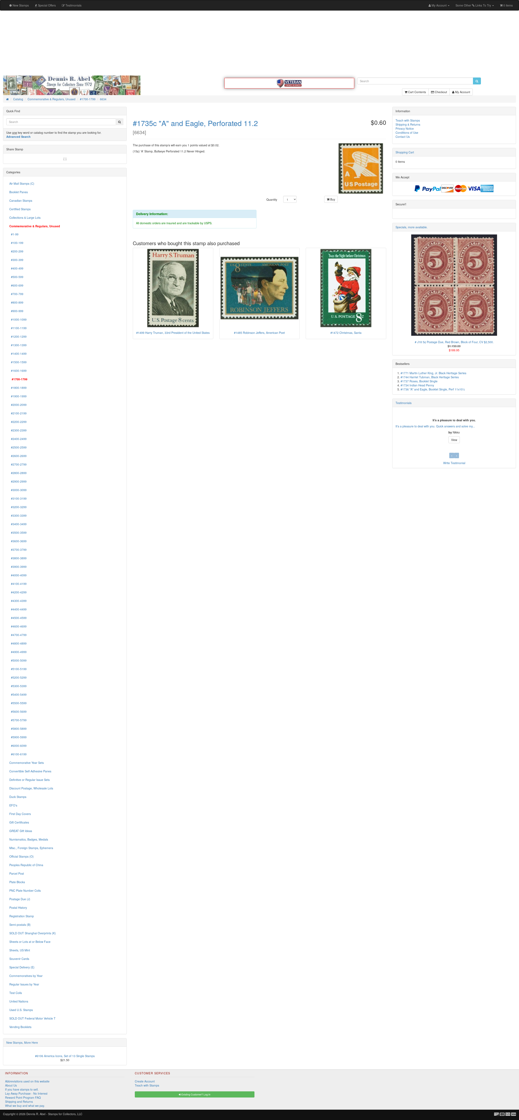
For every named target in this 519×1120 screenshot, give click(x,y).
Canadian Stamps (20, 200)
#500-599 (16, 277)
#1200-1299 (18, 336)
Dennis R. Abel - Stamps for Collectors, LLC (54, 1114)
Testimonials (404, 403)
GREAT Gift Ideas (20, 831)
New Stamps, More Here (22, 1042)
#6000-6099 (18, 746)
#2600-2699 (18, 456)
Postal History (18, 907)
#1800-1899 (18, 388)
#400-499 (16, 268)
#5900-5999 (18, 737)
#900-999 (16, 311)
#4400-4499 (18, 609)
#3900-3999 (18, 567)
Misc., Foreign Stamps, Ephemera (31, 848)
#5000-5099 (18, 660)
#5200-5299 (18, 677)
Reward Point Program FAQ (23, 1097)
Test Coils (15, 993)
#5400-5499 (18, 694)
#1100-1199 (18, 328)
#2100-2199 (18, 413)
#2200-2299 (18, 422)
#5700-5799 (18, 720)
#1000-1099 (18, 319)
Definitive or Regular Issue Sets (29, 780)
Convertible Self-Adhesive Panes (30, 771)
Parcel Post (16, 873)
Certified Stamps (20, 209)
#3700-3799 (18, 550)
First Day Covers (20, 814)
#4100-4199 (18, 584)
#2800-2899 (18, 473)
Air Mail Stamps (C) (21, 183)
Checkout (440, 92)
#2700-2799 (18, 464)
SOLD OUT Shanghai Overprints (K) (32, 933)
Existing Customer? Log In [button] (195, 1094)
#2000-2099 (18, 405)
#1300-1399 (18, 345)
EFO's (13, 805)
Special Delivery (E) (21, 967)
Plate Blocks (17, 882)
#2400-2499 (18, 439)
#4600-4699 (18, 626)
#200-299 (16, 251)
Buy (332, 199)
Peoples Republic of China (26, 865)
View (454, 440)
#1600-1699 (18, 371)
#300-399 (16, 260)
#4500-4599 (18, 618)
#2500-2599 (18, 447)
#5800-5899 (18, 729)
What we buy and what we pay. (25, 1106)
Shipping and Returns (19, 1102)
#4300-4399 (18, 601)
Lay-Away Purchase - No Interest (26, 1093)
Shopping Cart (405, 152)
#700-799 (16, 294)
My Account (462, 92)
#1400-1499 (18, 353)
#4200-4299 (18, 592)
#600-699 (16, 285)
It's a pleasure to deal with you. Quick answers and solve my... (435, 426)
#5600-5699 (18, 711)
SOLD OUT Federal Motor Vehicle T (32, 1018)
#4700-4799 (18, 635)
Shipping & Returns (408, 124)
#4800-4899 (18, 643)
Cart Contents (416, 92)
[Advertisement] (259, 43)
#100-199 (16, 243)
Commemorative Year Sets (26, 763)
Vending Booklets (20, 1027)
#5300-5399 (18, 686)
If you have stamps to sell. (22, 1089)
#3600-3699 (18, 541)
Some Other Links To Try (474, 5)
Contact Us (403, 137)
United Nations (18, 1001)
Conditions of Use (407, 132)
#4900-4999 (18, 652)
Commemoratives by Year (26, 976)
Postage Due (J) (19, 899)
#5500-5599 (18, 703)
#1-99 (13, 234)
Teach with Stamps (408, 120)
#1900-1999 (18, 396)
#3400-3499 (18, 524)
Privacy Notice (405, 128)
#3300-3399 (18, 515)
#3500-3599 (18, 532)
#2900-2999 (18, 481)
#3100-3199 (18, 498)
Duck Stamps (17, 797)
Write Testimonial (454, 463)
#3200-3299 (18, 507)
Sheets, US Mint (19, 950)
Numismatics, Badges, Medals (28, 839)
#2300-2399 (18, 430)
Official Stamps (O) (21, 856)
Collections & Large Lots (25, 218)
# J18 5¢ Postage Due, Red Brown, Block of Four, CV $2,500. (454, 342)
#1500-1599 (18, 362)
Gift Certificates (19, 822)
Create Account (145, 1081)
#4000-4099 (18, 575)
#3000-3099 (18, 490)
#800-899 (16, 302)
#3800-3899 (18, 558)
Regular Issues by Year (24, 984)
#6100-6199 (18, 754)
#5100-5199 (18, 669)
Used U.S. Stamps (21, 1010)
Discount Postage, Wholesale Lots (31, 788)
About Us (11, 1085)
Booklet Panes (18, 192)
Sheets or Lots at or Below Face (29, 942)
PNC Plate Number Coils (25, 890)
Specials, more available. (412, 227)
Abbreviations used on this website (27, 1081)
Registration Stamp (21, 916)
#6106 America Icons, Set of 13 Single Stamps (65, 1056)
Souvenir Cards (19, 959)
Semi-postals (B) (20, 925)
